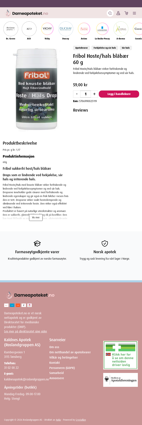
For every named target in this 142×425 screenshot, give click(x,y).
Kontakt (54, 363)
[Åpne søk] (110, 13)
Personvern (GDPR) (62, 368)
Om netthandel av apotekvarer (70, 352)
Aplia (58, 419)
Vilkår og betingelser (63, 357)
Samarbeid (56, 373)
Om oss (54, 347)
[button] (36, 89)
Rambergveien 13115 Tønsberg (14, 354)
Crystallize (81, 419)
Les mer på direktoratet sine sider (25, 331)
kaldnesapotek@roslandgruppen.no (26, 379)
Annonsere (56, 378)
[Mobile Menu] (134, 13)
